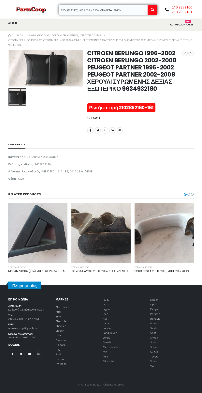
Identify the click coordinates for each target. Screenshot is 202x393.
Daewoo (61, 340)
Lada (106, 323)
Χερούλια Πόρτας (17, 267)
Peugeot (155, 309)
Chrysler (61, 326)
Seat (153, 333)
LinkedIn (105, 130)
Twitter (97, 130)
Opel (153, 304)
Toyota (154, 356)
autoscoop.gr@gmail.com (23, 328)
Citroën (60, 330)
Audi (58, 311)
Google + (112, 130)
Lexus (106, 337)
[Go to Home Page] (9, 35)
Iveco (106, 304)
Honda (60, 359)
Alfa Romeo (62, 307)
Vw (152, 366)
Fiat (58, 349)
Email (120, 130)
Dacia (59, 335)
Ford (58, 354)
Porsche (155, 314)
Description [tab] (16, 144)
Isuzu (106, 299)
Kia (105, 318)
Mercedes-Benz (112, 347)
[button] (185, 194)
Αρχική (12, 23)
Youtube (29, 354)
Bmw (58, 316)
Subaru (154, 347)
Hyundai (61, 364)
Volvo (153, 361)
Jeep (105, 314)
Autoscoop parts (181, 24)
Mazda (107, 342)
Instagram (38, 354)
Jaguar (107, 309)
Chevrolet (61, 321)
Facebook (90, 130)
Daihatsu (61, 345)
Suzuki (154, 352)
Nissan (154, 299)
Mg (105, 352)
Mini (105, 356)
